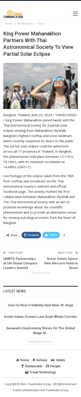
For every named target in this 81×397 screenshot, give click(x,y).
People (55, 366)
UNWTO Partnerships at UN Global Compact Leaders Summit (20, 263)
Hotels (60, 360)
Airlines (41, 360)
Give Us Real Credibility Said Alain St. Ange (40, 305)
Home (24, 360)
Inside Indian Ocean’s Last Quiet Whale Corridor (40, 317)
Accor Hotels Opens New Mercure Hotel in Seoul (61, 263)
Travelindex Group (57, 390)
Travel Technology (43, 372)
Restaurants (33, 366)
